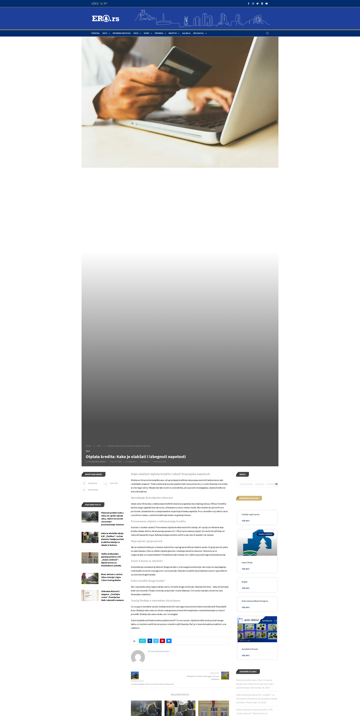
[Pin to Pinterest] (162, 641)
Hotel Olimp (247, 562)
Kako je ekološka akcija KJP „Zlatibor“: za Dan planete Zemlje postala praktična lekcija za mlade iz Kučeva (256, 699)
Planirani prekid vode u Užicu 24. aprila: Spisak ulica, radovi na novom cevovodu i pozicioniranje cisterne (255, 684)
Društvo (173, 33)
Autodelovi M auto (250, 649)
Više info (245, 521)
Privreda (159, 33)
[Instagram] (253, 3)
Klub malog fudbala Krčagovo (255, 601)
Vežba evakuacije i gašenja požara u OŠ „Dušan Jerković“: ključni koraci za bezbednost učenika (111, 559)
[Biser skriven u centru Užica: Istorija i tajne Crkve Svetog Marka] (90, 578)
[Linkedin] (262, 3)
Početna (95, 33)
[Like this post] (143, 641)
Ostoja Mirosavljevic (97, 461)
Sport (146, 33)
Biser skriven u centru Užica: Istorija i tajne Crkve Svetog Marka (111, 577)
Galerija (186, 33)
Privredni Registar (121, 33)
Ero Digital (198, 33)
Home (88, 446)
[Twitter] (257, 3)
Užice (135, 33)
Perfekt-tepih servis (250, 514)
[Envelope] (266, 3)
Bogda (245, 582)
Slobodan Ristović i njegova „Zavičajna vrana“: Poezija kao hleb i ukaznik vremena (112, 595)
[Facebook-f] (248, 3)
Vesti (104, 33)
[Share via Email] (169, 641)
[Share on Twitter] (156, 641)
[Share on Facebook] (150, 641)
